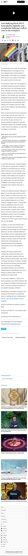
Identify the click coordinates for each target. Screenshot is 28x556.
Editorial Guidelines (20, 337)
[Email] (15, 40)
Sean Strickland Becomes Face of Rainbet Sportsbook (14, 501)
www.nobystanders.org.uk (14, 324)
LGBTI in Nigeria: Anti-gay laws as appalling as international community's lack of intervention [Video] (13, 142)
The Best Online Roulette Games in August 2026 (12, 453)
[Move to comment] (18, 40)
